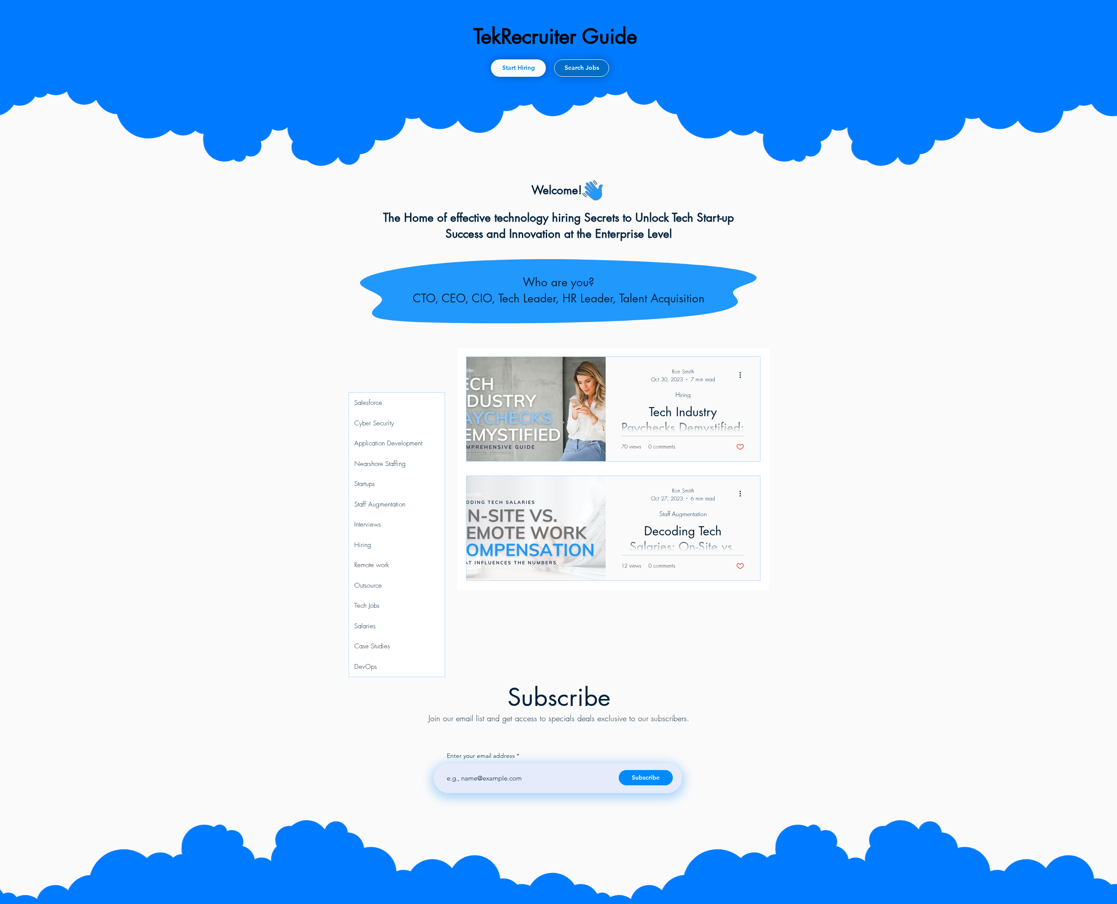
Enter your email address (481, 756)
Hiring (683, 394)
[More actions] (743, 375)
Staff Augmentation (683, 513)
